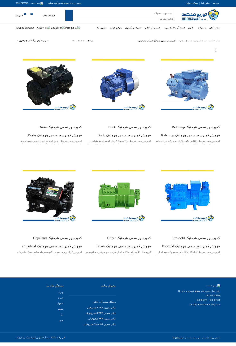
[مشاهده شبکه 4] (54, 41)
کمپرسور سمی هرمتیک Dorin (60, 127)
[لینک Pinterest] (165, 3)
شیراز (60, 297)
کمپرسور (208, 40)
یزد (62, 314)
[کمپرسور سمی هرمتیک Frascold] (188, 195)
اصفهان (60, 303)
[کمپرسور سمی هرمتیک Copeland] (50, 195)
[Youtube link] (169, 3)
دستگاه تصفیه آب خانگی (104, 302)
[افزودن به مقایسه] (216, 121)
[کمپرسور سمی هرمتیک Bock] (119, 84)
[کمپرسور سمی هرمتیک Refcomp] (188, 84)
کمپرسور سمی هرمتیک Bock (129, 127)
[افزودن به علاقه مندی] (216, 148)
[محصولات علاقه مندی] (39, 15)
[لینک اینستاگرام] (173, 3)
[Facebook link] (181, 3)
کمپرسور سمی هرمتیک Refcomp (196, 127)
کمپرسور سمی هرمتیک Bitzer (129, 238)
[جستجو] (69, 15)
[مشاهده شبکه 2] (64, 41)
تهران (60, 292)
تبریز (61, 320)
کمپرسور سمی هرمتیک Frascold (196, 238)
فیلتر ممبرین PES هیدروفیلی (102, 318)
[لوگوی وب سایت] (200, 15)
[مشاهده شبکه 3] (59, 41)
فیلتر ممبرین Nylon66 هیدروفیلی (100, 324)
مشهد (60, 308)
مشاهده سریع (216, 156)
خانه (218, 40)
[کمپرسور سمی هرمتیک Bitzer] (119, 195)
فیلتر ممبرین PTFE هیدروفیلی (101, 307)
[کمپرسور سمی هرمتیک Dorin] (50, 84)
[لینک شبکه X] (177, 3)
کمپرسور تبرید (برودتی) (190, 40)
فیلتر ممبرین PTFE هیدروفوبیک (101, 313)
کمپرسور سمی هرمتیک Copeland (57, 238)
